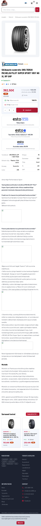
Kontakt (4, 490)
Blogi (3, 501)
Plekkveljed (25, 476)
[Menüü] (36, 3)
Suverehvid (25, 462)
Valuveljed (25, 473)
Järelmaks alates (28, 92)
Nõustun (20, 523)
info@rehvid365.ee (30, 491)
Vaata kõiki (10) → (32, 414)
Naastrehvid (25, 465)
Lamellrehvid (26, 468)
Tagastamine (5, 496)
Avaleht (4, 17)
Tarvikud (24, 479)
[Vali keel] (26, 3)
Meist (3, 487)
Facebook (27, 501)
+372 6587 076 (28, 487)
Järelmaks (5, 504)
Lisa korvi (28, 110)
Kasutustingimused (8, 499)
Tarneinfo (4, 493)
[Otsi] (37, 9)
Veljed (24, 470)
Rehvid (11, 17)
